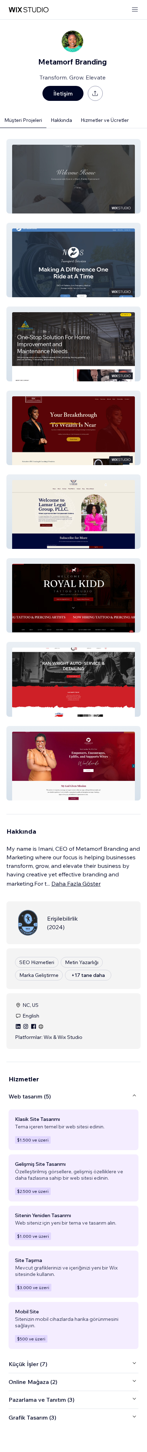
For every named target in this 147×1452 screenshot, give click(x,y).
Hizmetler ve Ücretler (105, 120)
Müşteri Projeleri (23, 120)
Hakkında (61, 120)
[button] (73, 176)
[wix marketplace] (29, 10)
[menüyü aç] (135, 10)
